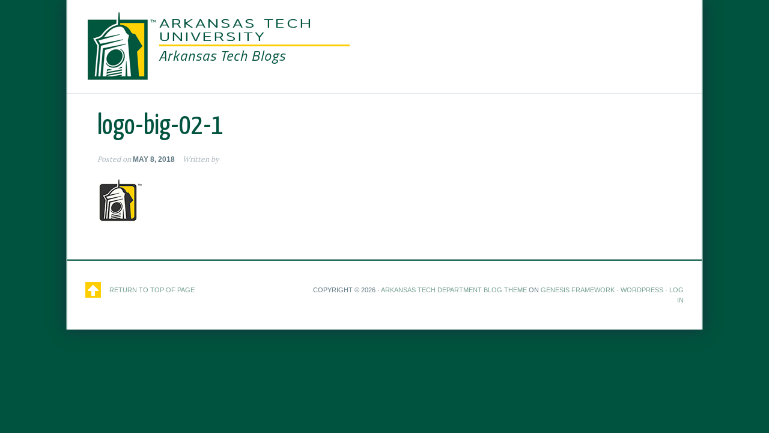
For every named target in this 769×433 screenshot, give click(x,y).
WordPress (642, 289)
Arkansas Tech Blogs (222, 55)
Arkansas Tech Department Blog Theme (454, 289)
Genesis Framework (578, 289)
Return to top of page (152, 289)
